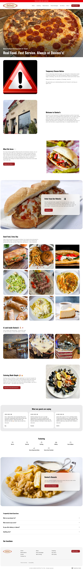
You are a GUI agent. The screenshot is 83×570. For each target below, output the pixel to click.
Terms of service (24, 562)
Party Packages (54, 5)
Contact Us (23, 556)
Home (22, 550)
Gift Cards (54, 554)
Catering (39, 5)
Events (22, 554)
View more (7, 422)
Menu (33, 5)
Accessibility (31, 562)
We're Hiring (39, 554)
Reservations (46, 5)
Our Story (62, 5)
